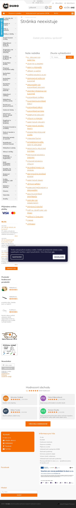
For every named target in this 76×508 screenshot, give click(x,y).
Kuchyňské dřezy (6, 74)
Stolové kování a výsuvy (9, 132)
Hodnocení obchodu (46, 442)
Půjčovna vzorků (45, 447)
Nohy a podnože (6, 29)
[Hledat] (46, 7)
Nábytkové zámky (9, 148)
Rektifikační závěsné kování (8, 143)
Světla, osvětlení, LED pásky (8, 180)
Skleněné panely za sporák (8, 138)
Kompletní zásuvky (6, 84)
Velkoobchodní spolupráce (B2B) (37, 13)
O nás (42, 437)
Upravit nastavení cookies (33, 504)
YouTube (8, 449)
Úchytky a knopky (6, 24)
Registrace (71, 3)
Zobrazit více (11, 268)
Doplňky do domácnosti (7, 169)
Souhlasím (59, 257)
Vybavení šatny (8, 110)
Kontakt (42, 439)
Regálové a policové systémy (7, 121)
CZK (50, 6)
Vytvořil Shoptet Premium (67, 504)
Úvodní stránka (3, 13)
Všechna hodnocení (38, 424)
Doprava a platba (15, 13)
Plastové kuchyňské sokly (8, 68)
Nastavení (17, 257)
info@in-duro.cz (10, 440)
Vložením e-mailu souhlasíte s (6, 374)
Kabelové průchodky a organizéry (7, 157)
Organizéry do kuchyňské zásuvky (8, 51)
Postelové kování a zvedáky (9, 127)
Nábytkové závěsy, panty (7, 100)
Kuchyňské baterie (6, 79)
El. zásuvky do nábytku (8, 19)
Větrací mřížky (8, 152)
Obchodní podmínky (46, 451)
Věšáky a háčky (8, 34)
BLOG (56, 13)
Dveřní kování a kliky (8, 38)
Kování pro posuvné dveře (8, 105)
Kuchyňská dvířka (6, 63)
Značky (5, 199)
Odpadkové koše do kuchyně (7, 44)
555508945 (9, 443)
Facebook (8, 446)
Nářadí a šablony (6, 186)
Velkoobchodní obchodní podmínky (50, 458)
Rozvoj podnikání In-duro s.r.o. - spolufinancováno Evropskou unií (55, 462)
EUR (50, 8)
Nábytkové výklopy (7, 94)
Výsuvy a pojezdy (6, 89)
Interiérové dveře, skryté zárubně (7, 115)
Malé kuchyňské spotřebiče (6, 163)
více (16, 236)
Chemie (5, 191)
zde (53, 252)
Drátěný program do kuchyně (7, 57)
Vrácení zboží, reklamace (47, 456)
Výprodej (6, 195)
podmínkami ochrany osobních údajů (6, 375)
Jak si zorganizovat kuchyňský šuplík (7, 241)
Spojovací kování (6, 174)
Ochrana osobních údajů (47, 454)
